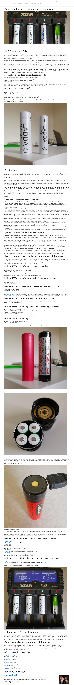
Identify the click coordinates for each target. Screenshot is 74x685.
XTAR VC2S (7, 551)
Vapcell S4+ (8, 561)
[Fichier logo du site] (4, 3)
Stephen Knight (11, 675)
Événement (20, 3)
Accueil (9, 3)
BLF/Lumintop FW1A (9, 294)
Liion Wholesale (8, 664)
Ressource (39, 3)
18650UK (7, 659)
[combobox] (63, 4)
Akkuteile (7, 661)
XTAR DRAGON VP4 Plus (10, 564)
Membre (26, 3)
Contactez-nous (32, 3)
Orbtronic (7, 667)
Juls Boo (10, 48)
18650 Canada (8, 662)
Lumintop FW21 (61, 315)
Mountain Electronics (10, 668)
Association (14, 3)
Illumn (6, 665)
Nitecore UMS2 (8, 541)
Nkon (6, 656)
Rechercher (57, 1)
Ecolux (6, 658)
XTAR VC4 (7, 552)
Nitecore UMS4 (8, 542)
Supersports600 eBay (10, 655)
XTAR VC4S (7, 562)
